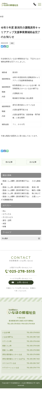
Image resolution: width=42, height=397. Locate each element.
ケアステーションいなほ (10, 367)
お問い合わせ (22, 282)
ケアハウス (7, 214)
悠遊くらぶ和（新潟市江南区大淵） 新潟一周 (21, 187)
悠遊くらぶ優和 (7, 350)
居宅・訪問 (7, 220)
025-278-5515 (22, 271)
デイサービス (8, 217)
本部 (12, 43)
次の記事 (33, 162)
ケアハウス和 (6, 341)
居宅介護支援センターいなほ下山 (13, 359)
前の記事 (9, 162)
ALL (4, 211)
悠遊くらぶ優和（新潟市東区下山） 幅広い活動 (21, 190)
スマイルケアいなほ (9, 363)
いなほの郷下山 (7, 337)
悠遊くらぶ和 (6, 346)
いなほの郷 (6, 332)
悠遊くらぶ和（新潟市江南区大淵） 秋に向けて (21, 193)
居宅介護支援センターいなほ (12, 354)
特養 (4, 226)
